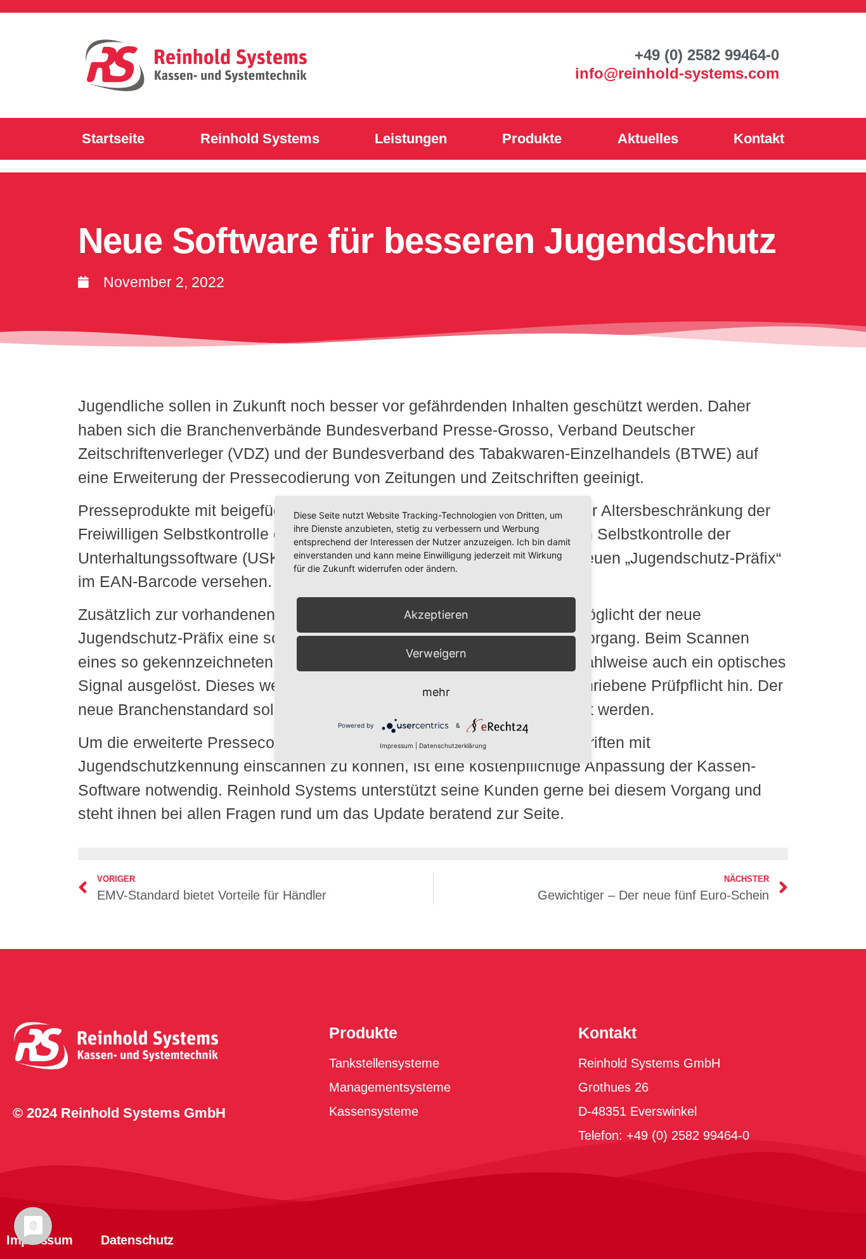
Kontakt (759, 138)
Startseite (113, 138)
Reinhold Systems (260, 138)
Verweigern (436, 653)
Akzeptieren (436, 614)
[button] (707, 55)
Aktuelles (647, 138)
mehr (436, 692)
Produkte (532, 138)
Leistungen (411, 138)
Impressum (396, 745)
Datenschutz (137, 1240)
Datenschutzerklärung (452, 745)
